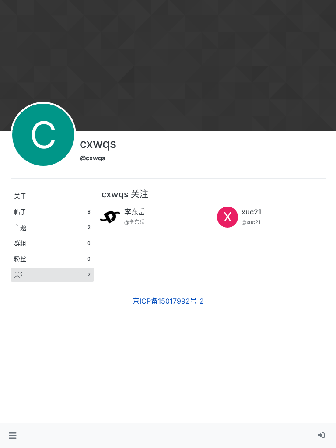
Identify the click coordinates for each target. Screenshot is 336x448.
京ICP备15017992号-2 (168, 301)
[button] (12, 435)
